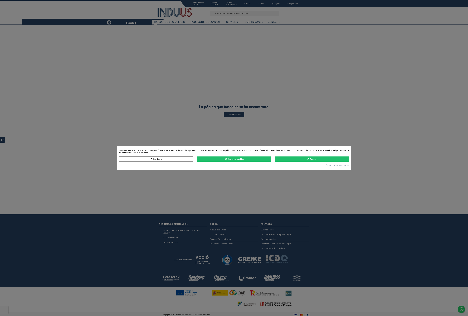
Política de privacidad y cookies (337, 165)
